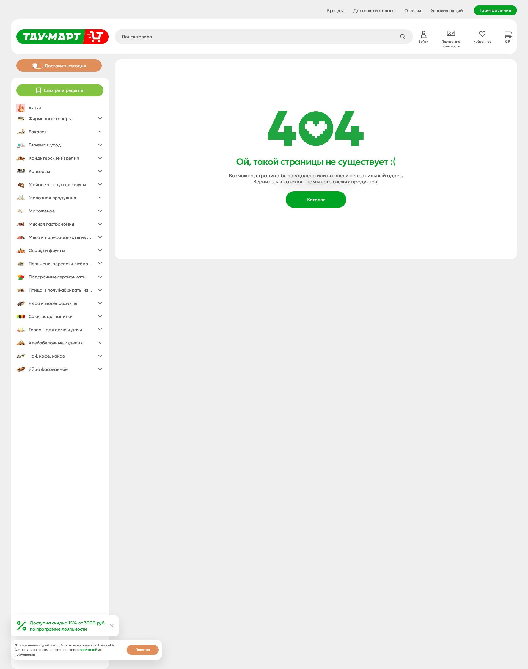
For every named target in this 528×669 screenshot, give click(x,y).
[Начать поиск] (403, 37)
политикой (88, 650)
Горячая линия (495, 10)
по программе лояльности (58, 629)
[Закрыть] (112, 626)
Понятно (143, 650)
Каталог (316, 199)
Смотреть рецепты (64, 90)
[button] (59, 118)
